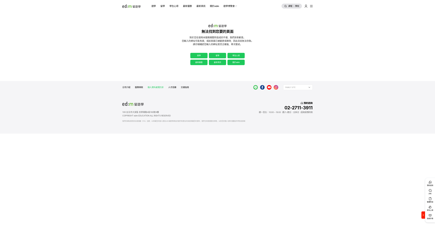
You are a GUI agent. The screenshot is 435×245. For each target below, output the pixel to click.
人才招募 (172, 87)
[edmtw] (131, 6)
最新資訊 (200, 6)
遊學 (153, 6)
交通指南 (185, 87)
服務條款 (139, 87)
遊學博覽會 (229, 6)
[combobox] (298, 87)
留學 (162, 6)
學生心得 (173, 6)
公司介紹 (126, 87)
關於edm (214, 6)
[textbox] (298, 87)
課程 (290, 6)
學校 (297, 6)
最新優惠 (187, 6)
